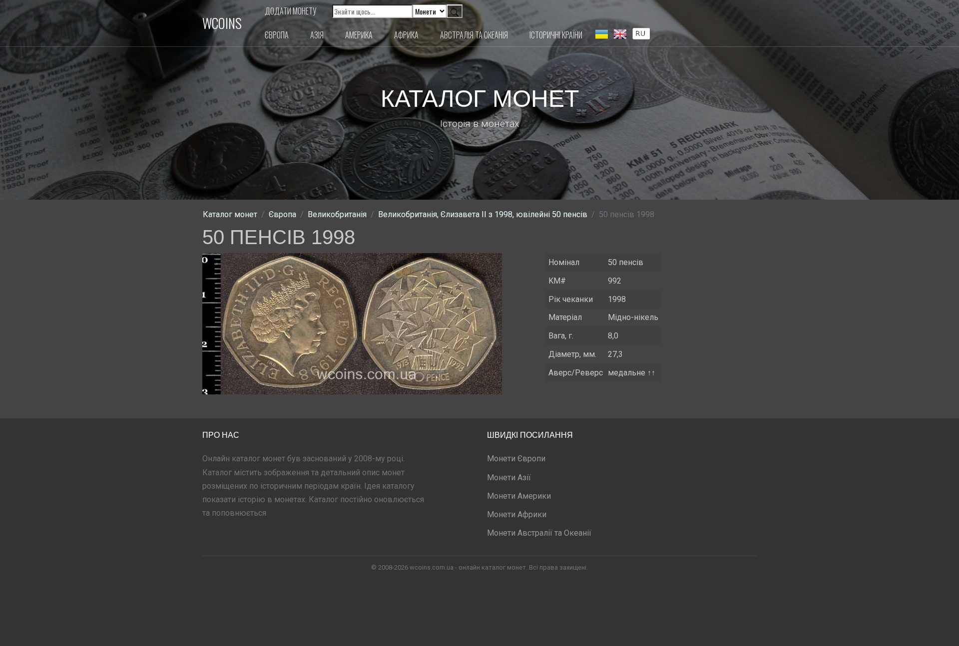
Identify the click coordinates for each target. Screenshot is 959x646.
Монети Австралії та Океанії (539, 533)
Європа (277, 35)
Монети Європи (516, 458)
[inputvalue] (641, 33)
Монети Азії (509, 477)
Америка (359, 35)
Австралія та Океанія (474, 35)
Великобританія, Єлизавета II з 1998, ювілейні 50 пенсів (482, 214)
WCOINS (222, 23)
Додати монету (291, 11)
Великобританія (337, 214)
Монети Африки (516, 514)
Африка (406, 35)
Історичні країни (555, 35)
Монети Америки (519, 496)
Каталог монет (230, 214)
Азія (317, 35)
